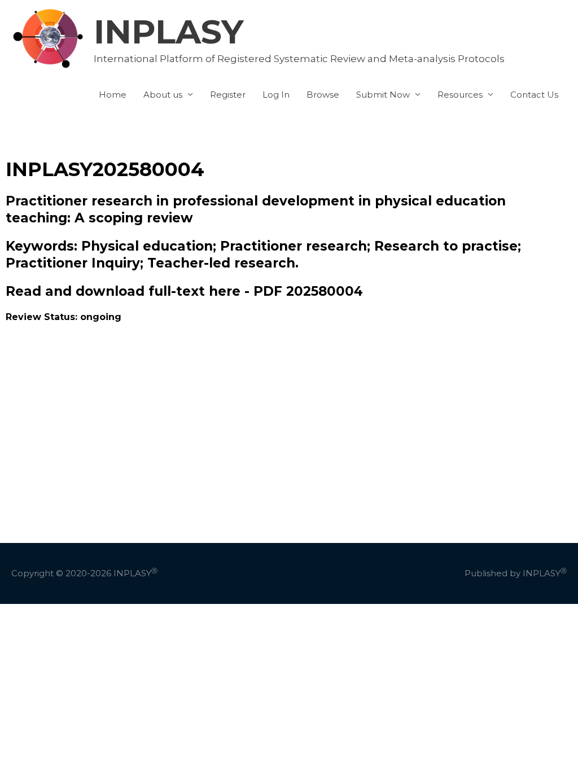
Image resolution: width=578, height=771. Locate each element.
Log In (276, 94)
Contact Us (534, 94)
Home (112, 94)
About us (162, 94)
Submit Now (383, 94)
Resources (460, 94)
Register (228, 94)
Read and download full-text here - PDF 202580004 (184, 291)
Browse (322, 94)
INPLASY (169, 31)
